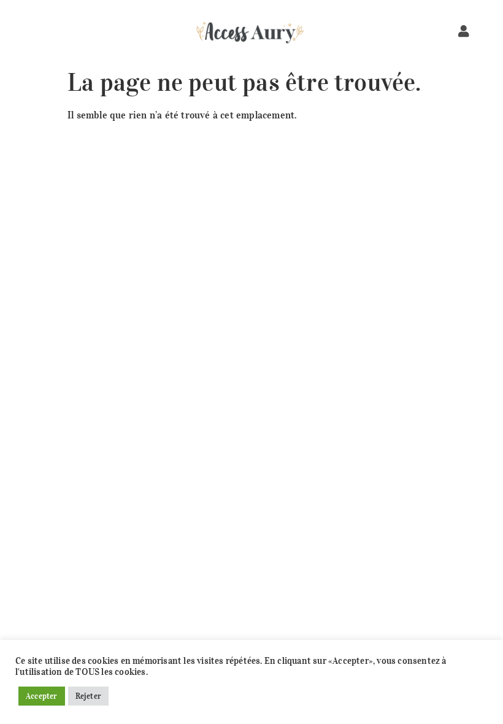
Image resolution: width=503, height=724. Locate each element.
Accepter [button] (42, 696)
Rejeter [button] (88, 696)
